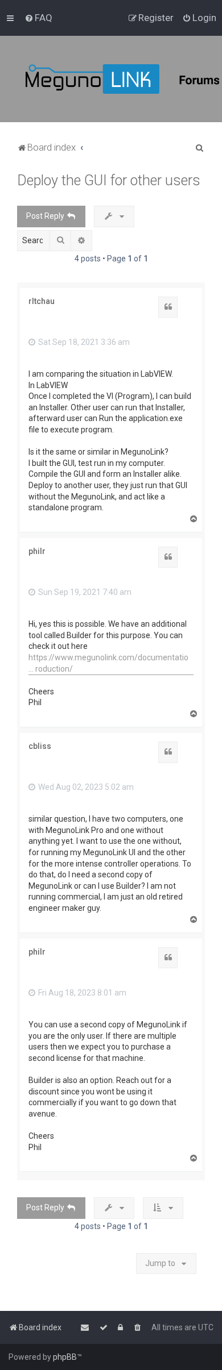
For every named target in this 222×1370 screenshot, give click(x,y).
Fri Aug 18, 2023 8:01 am (81, 992)
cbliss (39, 746)
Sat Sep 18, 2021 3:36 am (83, 342)
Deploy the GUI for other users (108, 180)
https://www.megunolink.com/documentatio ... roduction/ (108, 663)
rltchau (41, 301)
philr (37, 551)
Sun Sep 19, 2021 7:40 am (83, 592)
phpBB (65, 1356)
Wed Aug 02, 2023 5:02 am (85, 787)
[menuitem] (38, 18)
